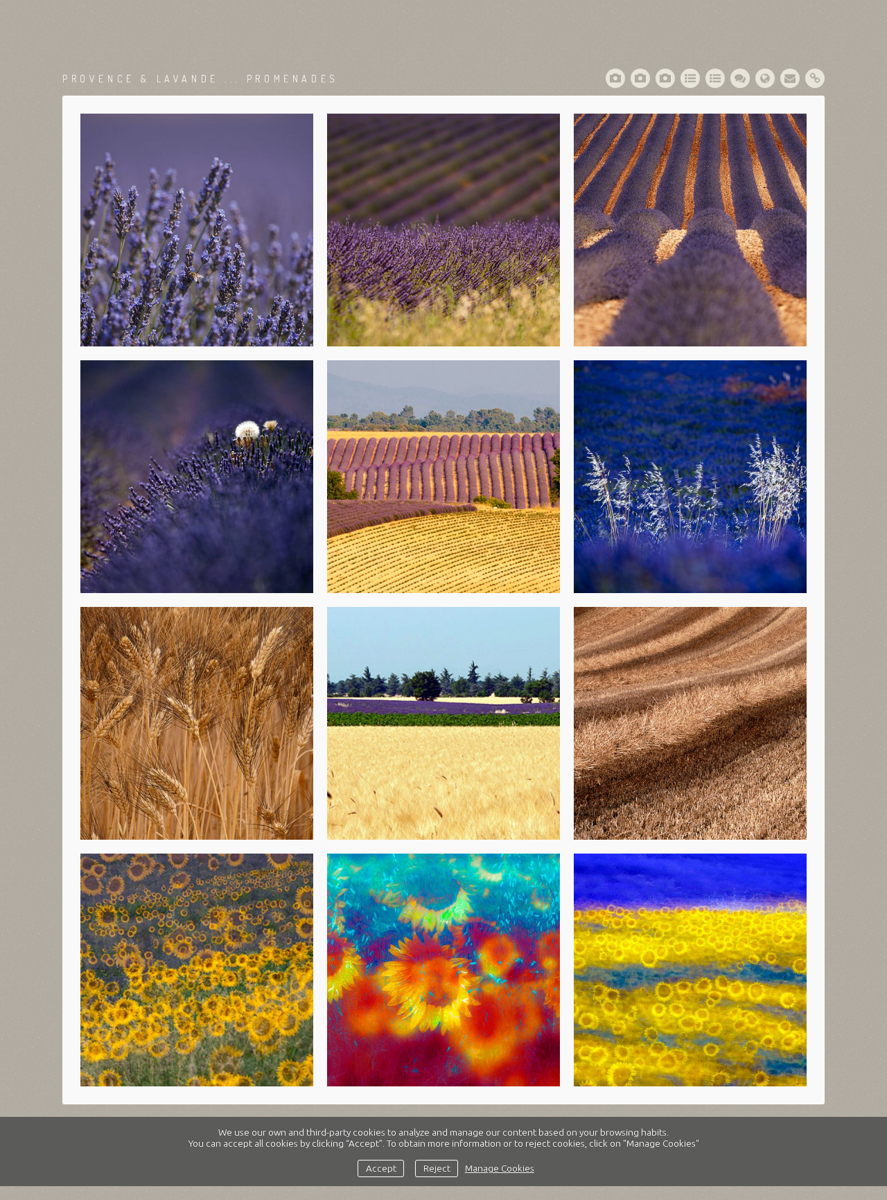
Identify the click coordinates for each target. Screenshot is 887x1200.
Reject (436, 1168)
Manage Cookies (499, 1168)
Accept (381, 1168)
